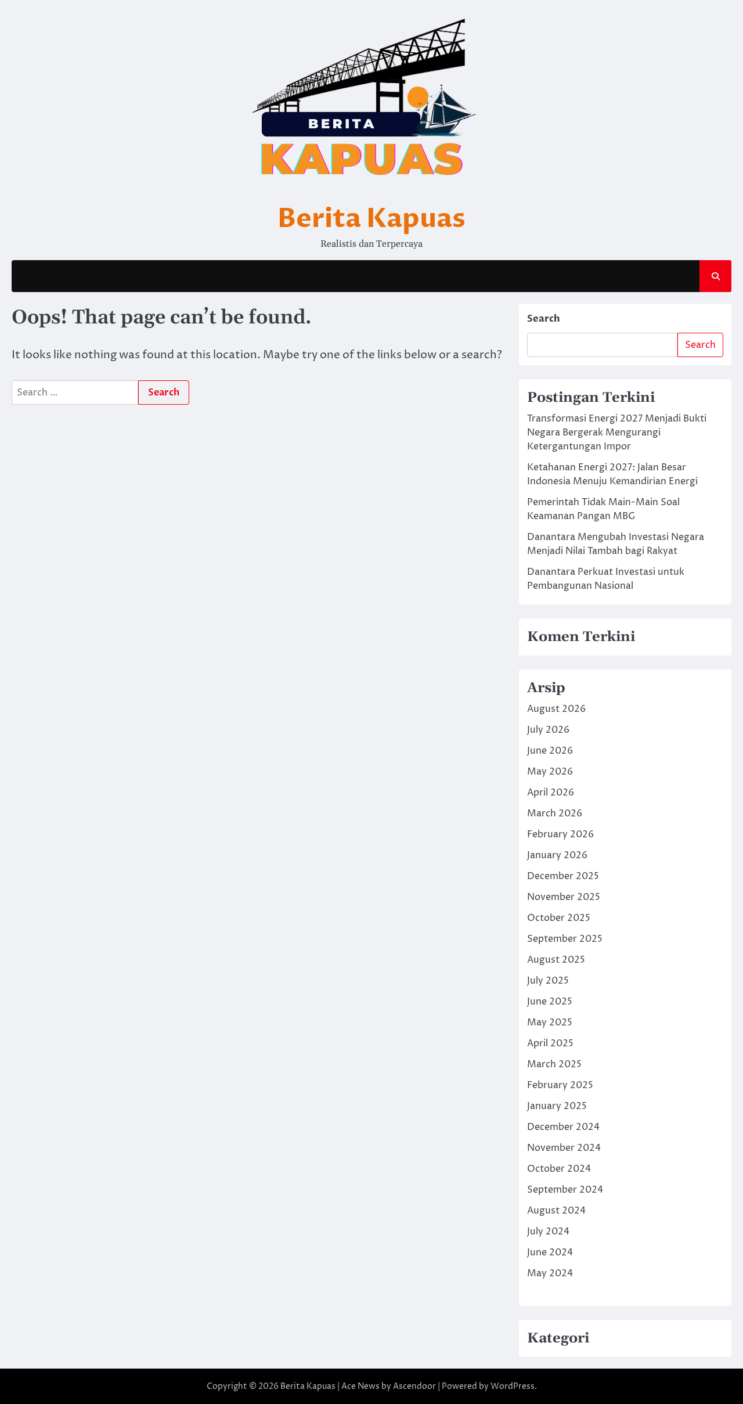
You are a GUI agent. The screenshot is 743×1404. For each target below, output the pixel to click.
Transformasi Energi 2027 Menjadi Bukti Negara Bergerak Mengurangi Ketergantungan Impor (616, 432)
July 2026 (548, 729)
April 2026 (550, 792)
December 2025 (563, 876)
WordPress (512, 1386)
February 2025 (560, 1085)
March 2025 (554, 1064)
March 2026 (554, 813)
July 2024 (548, 1231)
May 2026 (550, 771)
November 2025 (563, 897)
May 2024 (550, 1273)
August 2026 (556, 709)
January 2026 (557, 855)
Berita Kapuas (371, 218)
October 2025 (558, 918)
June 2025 (549, 1001)
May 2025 (549, 1022)
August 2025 (556, 959)
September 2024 (565, 1189)
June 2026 (550, 750)
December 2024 (563, 1127)
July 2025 (548, 980)
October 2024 (559, 1168)
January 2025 (557, 1106)
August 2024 (556, 1210)
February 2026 (560, 834)
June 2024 (550, 1252)
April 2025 (550, 1043)
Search (543, 318)
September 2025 (565, 939)
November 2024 (564, 1148)
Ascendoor (414, 1386)
